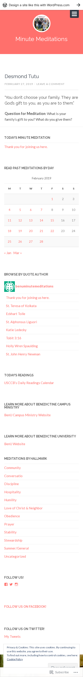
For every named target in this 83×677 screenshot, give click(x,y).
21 (41, 231)
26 (20, 241)
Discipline (11, 484)
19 (20, 231)
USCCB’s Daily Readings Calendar (29, 383)
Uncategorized (15, 556)
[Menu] (74, 14)
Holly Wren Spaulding (22, 346)
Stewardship (13, 540)
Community (12, 468)
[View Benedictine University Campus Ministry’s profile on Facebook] (6, 584)
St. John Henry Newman (23, 354)
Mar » (17, 253)
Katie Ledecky (16, 330)
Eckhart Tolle (15, 314)
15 (52, 220)
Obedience (12, 516)
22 (52, 231)
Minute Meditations (41, 39)
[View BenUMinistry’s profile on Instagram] (16, 584)
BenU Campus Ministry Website (27, 415)
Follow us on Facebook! (25, 606)
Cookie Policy (15, 659)
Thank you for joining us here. (26, 147)
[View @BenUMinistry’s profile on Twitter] (11, 584)
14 (41, 220)
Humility (10, 500)
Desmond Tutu (22, 76)
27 (31, 241)
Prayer (9, 524)
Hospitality (12, 492)
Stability (10, 532)
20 (31, 231)
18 (9, 231)
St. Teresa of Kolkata (21, 306)
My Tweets (12, 636)
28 (41, 241)
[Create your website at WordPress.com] (41, 5)
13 (31, 220)
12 (20, 220)
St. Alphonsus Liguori (21, 322)
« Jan (7, 253)
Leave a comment (51, 84)
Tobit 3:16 (13, 338)
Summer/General (16, 548)
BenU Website (14, 444)
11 (9, 220)
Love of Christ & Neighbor (23, 508)
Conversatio (13, 476)
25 (9, 241)
